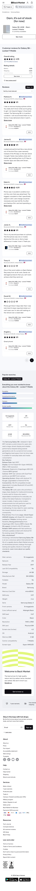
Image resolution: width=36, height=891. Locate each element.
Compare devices (8, 827)
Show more (8, 120)
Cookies (5, 849)
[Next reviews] (32, 360)
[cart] (32, 3)
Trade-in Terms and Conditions (12, 846)
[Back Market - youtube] (13, 759)
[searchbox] (26, 7)
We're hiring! (6, 754)
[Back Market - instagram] (4, 759)
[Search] (16, 6)
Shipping (6, 774)
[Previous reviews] (27, 360)
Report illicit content (9, 857)
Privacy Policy (7, 854)
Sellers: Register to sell (10, 802)
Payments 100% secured (10, 810)
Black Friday (6, 835)
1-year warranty (7, 789)
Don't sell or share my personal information (16, 852)
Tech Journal (7, 824)
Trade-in (5, 794)
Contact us (6, 769)
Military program (8, 799)
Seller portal (6, 805)
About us (6, 743)
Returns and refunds (9, 777)
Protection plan (7, 791)
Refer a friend (7, 786)
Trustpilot (6, 756)
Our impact (6, 748)
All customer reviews (9, 829)
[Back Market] (18, 2)
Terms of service (8, 844)
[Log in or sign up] (27, 3)
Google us (8, 683)
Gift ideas (6, 832)
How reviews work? (11, 80)
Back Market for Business (10, 807)
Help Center (6, 772)
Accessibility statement (10, 751)
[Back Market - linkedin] (17, 759)
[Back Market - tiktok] (8, 759)
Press (4, 746)
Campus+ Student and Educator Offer (14, 797)
